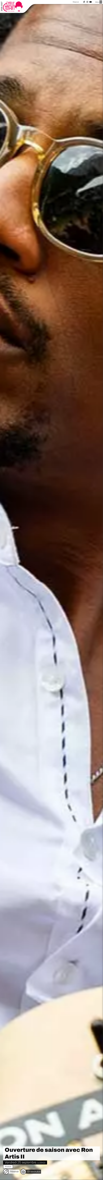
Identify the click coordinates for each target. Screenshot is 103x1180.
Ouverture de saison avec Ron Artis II (49, 1153)
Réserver (76, 2)
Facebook (84, 2)
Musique (8, 1166)
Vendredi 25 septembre (25, 1162)
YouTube (90, 2)
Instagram (87, 2)
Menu (97, 2)
